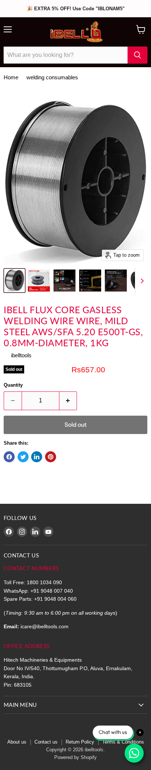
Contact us (46, 742)
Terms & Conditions (123, 742)
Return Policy (80, 742)
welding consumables (52, 77)
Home (11, 77)
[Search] (137, 55)
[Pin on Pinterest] (50, 456)
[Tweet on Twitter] (23, 456)
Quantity (13, 385)
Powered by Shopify (75, 757)
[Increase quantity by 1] (68, 400)
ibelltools (21, 355)
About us (16, 742)
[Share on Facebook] (9, 456)
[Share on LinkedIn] (36, 456)
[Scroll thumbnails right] (141, 280)
